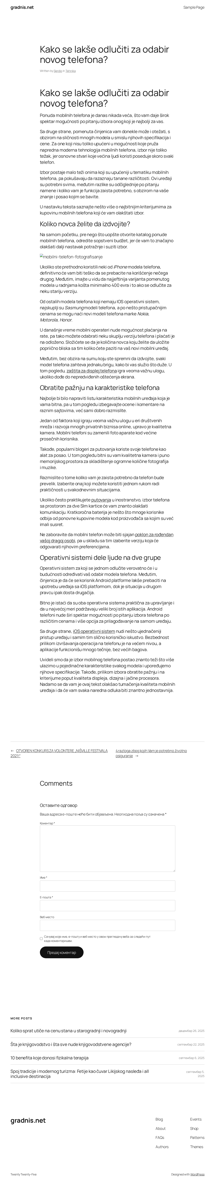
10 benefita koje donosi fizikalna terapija (49, 1057)
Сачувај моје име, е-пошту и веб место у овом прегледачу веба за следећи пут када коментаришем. (97, 939)
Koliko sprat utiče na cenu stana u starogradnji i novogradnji (68, 1030)
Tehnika (71, 71)
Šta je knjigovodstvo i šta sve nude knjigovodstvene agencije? (70, 1044)
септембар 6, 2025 (192, 1058)
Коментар (47, 823)
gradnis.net (22, 7)
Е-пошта (46, 897)
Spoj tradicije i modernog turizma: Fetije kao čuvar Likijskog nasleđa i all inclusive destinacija (79, 1074)
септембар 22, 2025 (191, 1044)
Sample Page (194, 7)
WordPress (197, 1174)
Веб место (47, 917)
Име (43, 877)
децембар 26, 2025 (192, 1031)
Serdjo (58, 71)
